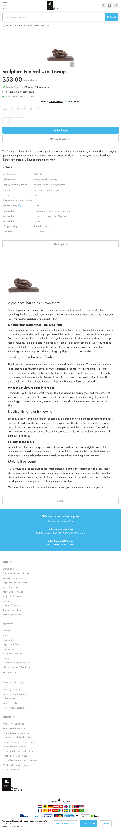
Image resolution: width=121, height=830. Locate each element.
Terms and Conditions (12, 653)
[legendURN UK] (66, 807)
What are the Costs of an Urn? (17, 764)
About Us (6, 635)
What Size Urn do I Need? (15, 755)
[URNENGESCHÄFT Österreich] (55, 807)
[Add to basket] (109, 5)
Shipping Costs (9, 702)
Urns (27, 86)
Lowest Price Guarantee (14, 707)
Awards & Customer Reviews (16, 662)
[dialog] (60, 823)
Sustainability (8, 639)
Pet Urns (6, 600)
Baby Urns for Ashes (12, 596)
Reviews (6, 658)
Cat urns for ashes (11, 605)
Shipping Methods (11, 689)
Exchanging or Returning (14, 693)
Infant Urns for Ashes (12, 591)
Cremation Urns (10, 568)
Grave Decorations (11, 614)
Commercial (8, 648)
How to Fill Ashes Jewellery (15, 732)
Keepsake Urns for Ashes (14, 582)
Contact (6, 630)
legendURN (8, 623)
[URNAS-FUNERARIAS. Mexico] (60, 811)
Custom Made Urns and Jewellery (18, 751)
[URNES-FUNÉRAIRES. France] (40, 811)
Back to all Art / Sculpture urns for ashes (29, 25)
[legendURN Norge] (76, 807)
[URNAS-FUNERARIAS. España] (55, 811)
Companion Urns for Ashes (15, 573)
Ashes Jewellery (43, 86)
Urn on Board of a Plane (14, 746)
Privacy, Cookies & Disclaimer (16, 667)
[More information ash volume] (19, 206)
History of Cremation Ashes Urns (18, 741)
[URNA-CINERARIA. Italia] (71, 811)
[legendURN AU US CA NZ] (81, 807)
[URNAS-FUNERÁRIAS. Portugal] (76, 811)
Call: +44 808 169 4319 (61, 529)
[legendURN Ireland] (54, 5)
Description (60, 244)
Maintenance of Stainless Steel (17, 737)
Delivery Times (9, 698)
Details (60, 501)
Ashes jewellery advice (13, 728)
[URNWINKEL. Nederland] (40, 807)
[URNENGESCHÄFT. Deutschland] (50, 807)
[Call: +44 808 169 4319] (116, 5)
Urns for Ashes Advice (13, 723)
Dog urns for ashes (11, 609)
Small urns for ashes (12, 577)
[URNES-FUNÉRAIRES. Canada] (50, 811)
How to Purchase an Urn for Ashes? (19, 760)
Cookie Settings (9, 671)
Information (8, 716)
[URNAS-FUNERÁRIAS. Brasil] (81, 811)
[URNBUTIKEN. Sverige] (66, 811)
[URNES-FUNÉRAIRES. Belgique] (45, 811)
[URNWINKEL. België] (45, 807)
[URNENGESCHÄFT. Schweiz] (60, 807)
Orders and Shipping (12, 682)
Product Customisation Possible (21, 91)
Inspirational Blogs (11, 644)
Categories (7, 561)
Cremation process (11, 769)
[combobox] (53, 17)
